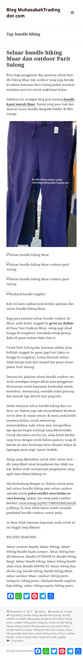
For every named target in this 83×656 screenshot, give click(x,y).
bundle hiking (30, 615)
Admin (42, 611)
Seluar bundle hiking (60, 622)
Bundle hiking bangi (50, 615)
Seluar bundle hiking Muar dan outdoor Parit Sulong (38, 58)
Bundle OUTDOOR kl (52, 619)
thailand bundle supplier (52, 637)
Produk (68, 611)
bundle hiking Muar (29, 619)
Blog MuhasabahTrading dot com (33, 12)
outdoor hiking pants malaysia (31, 622)
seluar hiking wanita (46, 633)
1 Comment (16, 640)
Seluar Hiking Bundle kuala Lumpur (45, 630)
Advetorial (57, 611)
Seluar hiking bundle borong (38, 626)
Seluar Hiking (13, 626)
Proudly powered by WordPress (24, 651)
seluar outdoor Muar (26, 637)
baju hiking (16, 615)
